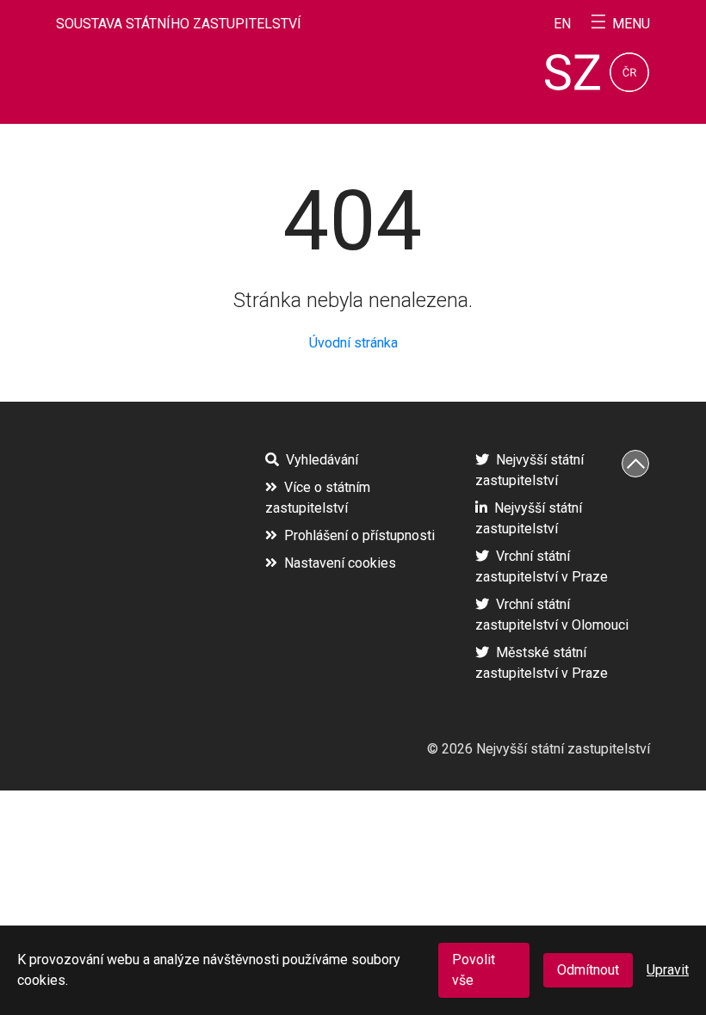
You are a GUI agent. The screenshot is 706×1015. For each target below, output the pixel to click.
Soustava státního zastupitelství (178, 23)
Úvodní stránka (353, 343)
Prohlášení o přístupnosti (359, 535)
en (562, 24)
